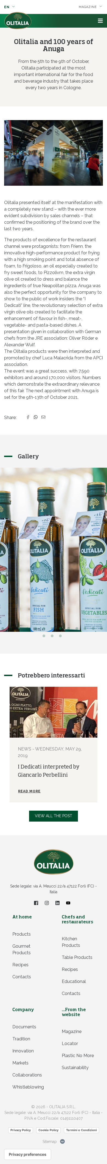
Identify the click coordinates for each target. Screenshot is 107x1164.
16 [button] (61, 637)
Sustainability (75, 1067)
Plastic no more (78, 1055)
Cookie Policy (48, 1130)
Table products (77, 957)
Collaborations (27, 1075)
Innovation (23, 1051)
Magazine (71, 1031)
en (7, 7)
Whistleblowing (28, 1087)
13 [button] (103, 630)
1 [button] (4, 630)
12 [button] (94, 630)
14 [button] (45, 637)
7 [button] (53, 630)
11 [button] (86, 630)
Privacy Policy (20, 1130)
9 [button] (70, 630)
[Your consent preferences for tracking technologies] (27, 1154)
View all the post (53, 816)
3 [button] (20, 630)
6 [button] (45, 630)
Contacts (21, 976)
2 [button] (12, 630)
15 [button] (53, 637)
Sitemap (50, 1141)
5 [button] (37, 630)
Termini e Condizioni (81, 1130)
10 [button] (78, 630)
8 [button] (61, 630)
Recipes (20, 964)
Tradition (21, 1038)
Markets (20, 1063)
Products (21, 934)
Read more (29, 791)
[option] (53, 744)
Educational (74, 981)
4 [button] (29, 630)
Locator (70, 1043)
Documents (24, 1026)
